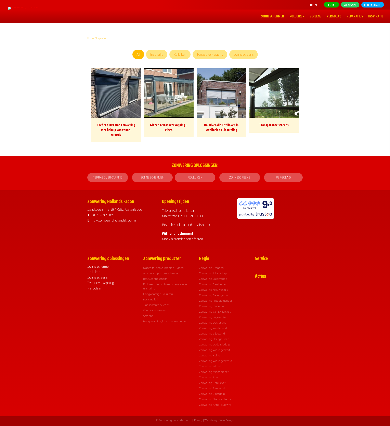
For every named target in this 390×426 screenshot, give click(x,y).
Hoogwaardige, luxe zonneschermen (165, 321)
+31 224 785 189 (102, 215)
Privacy (198, 420)
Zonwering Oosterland (212, 322)
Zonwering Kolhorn (210, 355)
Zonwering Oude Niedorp (214, 344)
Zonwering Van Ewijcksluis (215, 311)
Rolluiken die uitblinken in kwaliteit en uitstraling (221, 127)
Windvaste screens (154, 310)
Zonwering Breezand (212, 388)
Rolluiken (179, 54)
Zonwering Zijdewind (212, 333)
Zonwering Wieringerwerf (214, 350)
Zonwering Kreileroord (212, 306)
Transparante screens (274, 125)
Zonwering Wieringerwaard (215, 361)
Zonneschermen (98, 266)
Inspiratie (156, 54)
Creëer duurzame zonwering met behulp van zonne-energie (116, 129)
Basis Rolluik (150, 299)
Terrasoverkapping (210, 54)
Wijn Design (227, 420)
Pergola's (94, 288)
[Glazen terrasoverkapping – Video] (169, 93)
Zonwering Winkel (210, 366)
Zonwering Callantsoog (213, 278)
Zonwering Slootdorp (212, 394)
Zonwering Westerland (213, 328)
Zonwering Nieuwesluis (213, 289)
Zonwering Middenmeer (214, 372)
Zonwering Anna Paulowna (215, 404)
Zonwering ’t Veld (209, 377)
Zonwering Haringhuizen (214, 339)
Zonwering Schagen (211, 268)
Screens (148, 316)
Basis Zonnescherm (155, 278)
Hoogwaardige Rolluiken (158, 294)
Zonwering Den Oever (212, 383)
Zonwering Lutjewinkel (212, 317)
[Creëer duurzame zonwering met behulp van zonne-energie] (116, 93)
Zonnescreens (243, 54)
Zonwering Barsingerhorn (214, 295)
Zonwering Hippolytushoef (215, 300)
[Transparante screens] (274, 93)
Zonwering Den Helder (212, 284)
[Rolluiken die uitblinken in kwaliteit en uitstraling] (221, 93)
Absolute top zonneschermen (161, 273)
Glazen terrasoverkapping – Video (168, 127)
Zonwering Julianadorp (213, 273)
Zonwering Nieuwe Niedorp (216, 399)
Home (90, 38)
